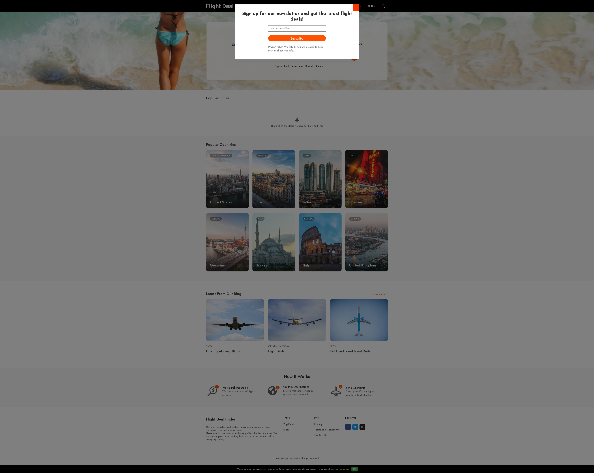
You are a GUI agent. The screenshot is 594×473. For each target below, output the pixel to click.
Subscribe (297, 38)
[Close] (356, 7)
